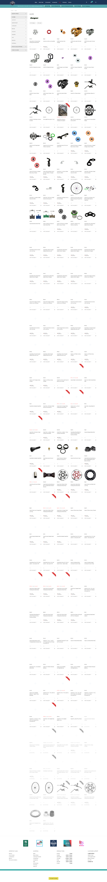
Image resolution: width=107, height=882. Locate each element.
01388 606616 (91, 853)
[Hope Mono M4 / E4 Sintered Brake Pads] (35, 657)
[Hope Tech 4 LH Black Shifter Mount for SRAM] (35, 188)
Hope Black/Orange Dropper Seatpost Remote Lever (89, 328)
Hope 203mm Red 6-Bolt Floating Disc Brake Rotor (75, 485)
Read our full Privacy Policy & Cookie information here (53, 875)
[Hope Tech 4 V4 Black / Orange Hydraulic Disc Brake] (63, 788)
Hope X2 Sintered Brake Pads (76, 640)
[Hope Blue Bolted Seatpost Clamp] (90, 709)
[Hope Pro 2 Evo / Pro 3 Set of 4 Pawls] (63, 683)
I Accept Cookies (53, 878)
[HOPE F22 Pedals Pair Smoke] (35, 58)
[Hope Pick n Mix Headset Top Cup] (49, 709)
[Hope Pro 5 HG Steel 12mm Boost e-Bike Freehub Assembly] (90, 188)
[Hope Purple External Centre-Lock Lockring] (49, 318)
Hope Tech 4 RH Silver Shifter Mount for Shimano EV (48, 198)
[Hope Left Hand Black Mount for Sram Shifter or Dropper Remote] (49, 162)
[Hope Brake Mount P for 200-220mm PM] (63, 136)
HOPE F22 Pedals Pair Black (48, 67)
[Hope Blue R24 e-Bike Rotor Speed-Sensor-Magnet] (49, 266)
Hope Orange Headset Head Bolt (35, 537)
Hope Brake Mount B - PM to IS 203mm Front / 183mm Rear (62, 563)
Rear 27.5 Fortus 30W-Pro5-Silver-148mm (76, 120)
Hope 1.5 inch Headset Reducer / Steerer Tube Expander (34, 694)
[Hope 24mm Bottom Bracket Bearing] (49, 657)
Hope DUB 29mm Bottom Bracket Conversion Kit (62, 459)
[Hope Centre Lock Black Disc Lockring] (90, 475)
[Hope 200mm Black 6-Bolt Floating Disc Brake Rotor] (49, 501)
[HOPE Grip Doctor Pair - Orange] (63, 32)
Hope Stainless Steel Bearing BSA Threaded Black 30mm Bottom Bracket (89, 459)
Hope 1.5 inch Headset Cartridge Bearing (61, 667)
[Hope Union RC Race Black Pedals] (35, 136)
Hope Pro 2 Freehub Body (75, 93)
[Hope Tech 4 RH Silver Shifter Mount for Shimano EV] (49, 188)
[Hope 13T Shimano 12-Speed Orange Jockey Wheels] (90, 136)
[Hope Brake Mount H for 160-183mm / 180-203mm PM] (35, 553)
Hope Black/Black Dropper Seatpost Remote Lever (48, 250)
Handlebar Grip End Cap (47, 770)
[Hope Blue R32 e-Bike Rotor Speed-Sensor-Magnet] (90, 240)
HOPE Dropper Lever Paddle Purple (62, 68)
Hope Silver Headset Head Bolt (76, 589)
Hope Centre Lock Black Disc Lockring (89, 485)
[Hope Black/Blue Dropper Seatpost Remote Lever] (76, 318)
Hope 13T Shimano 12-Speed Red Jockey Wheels (35, 172)
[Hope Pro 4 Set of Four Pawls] (76, 709)
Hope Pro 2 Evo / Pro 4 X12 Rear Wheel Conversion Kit (48, 824)
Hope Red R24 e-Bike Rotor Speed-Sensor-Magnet (62, 276)
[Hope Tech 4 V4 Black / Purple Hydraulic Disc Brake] (76, 735)
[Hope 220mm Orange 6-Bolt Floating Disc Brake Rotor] (63, 397)
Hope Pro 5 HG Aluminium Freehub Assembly (48, 146)
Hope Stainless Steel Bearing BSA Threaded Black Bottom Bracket (48, 485)
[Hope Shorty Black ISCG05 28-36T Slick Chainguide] (76, 605)
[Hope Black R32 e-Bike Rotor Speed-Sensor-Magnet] (35, 266)
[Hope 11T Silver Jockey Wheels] (90, 735)
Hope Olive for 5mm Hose (75, 458)
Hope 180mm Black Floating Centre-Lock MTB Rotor (62, 302)
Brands (69, 2)
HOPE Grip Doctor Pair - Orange (61, 42)
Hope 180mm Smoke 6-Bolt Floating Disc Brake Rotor (35, 42)
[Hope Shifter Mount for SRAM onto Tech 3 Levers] (63, 735)
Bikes (36, 2)
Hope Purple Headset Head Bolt (48, 537)
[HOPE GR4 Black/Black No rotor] (90, 84)
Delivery (10, 853)
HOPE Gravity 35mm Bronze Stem (76, 42)
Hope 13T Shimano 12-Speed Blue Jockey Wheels (76, 146)
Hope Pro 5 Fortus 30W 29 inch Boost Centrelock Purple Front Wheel (76, 199)
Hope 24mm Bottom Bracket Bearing (48, 667)
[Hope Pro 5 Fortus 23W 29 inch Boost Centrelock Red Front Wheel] (49, 735)
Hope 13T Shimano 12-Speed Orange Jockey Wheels (89, 146)
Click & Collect (11, 855)
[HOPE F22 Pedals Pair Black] (49, 58)
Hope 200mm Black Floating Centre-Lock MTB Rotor (35, 302)
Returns (10, 858)
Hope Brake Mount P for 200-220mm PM (62, 146)
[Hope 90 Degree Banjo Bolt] (90, 423)
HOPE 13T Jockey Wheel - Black (34, 94)
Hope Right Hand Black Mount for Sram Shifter (62, 198)
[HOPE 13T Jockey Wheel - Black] (35, 84)
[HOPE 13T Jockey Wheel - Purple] (90, 58)
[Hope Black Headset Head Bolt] (35, 449)
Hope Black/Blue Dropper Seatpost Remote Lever (76, 328)
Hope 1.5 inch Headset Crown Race (35, 824)
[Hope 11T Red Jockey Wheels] (76, 501)
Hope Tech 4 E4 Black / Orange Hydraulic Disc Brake (76, 798)
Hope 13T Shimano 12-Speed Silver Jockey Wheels (35, 771)
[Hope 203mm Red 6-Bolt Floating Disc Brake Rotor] (76, 475)
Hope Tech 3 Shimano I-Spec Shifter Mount (35, 433)
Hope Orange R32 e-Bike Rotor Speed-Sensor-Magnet (76, 250)
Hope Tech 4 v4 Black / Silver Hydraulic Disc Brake (62, 433)
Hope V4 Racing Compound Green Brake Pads (48, 224)
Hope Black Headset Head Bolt (35, 458)
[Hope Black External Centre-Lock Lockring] (35, 240)
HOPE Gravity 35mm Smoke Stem (89, 42)
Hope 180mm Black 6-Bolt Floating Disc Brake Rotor (89, 798)
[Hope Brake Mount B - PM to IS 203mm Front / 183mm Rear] (63, 553)
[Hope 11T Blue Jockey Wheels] (90, 501)
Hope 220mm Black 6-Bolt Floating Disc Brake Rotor (35, 589)
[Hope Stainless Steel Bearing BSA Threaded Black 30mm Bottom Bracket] (90, 449)
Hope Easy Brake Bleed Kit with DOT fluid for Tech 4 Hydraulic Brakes (76, 433)
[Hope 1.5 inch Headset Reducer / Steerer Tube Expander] (35, 683)
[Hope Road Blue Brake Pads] (35, 214)
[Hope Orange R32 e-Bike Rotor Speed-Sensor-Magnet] (76, 240)
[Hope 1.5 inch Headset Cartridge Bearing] (63, 657)
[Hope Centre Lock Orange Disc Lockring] (35, 501)
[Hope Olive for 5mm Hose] (76, 449)
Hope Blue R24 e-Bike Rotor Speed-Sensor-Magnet (48, 276)
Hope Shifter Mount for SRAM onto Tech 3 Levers (62, 745)
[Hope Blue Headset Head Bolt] (35, 397)
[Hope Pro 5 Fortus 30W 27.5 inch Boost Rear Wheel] (76, 762)
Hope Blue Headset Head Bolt (35, 406)
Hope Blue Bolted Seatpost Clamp (89, 719)
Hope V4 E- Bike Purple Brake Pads (90, 381)
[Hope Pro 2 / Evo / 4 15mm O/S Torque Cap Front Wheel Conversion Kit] (49, 631)
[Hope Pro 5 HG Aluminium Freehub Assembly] (49, 136)
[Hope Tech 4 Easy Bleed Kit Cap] (90, 397)
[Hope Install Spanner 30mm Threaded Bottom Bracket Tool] (35, 631)
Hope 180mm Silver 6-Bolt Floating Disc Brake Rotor (62, 589)
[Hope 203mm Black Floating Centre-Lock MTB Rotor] (90, 266)
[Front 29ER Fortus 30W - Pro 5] (49, 110)
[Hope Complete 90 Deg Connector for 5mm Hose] (76, 553)
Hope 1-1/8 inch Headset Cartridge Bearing (75, 667)
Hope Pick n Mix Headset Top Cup (48, 719)
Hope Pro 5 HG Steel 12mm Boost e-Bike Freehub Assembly (89, 199)
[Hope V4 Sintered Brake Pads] (90, 631)
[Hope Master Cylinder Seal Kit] (76, 371)
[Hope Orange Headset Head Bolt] (35, 527)
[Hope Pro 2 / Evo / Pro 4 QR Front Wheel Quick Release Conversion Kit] (76, 683)
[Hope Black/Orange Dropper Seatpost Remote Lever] (90, 318)
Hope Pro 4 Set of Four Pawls (76, 718)
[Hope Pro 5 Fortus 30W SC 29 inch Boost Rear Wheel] (35, 788)
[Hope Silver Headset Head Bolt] (76, 579)
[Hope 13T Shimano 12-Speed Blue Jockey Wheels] (76, 136)
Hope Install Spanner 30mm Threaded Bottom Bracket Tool (35, 641)
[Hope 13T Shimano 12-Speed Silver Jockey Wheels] (35, 762)
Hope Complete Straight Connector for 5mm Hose (89, 563)
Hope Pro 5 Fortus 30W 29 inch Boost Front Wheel (63, 381)
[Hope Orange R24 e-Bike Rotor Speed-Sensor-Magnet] (76, 266)
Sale (60, 2)
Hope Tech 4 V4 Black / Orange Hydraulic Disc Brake (62, 798)
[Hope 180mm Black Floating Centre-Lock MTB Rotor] (63, 292)
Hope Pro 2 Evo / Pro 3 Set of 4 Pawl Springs (49, 693)
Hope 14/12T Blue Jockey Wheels (48, 381)
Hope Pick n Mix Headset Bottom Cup (61, 719)
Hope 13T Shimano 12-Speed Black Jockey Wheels (62, 224)
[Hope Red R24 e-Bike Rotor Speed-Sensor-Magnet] (63, 266)
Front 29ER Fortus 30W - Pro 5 (48, 119)
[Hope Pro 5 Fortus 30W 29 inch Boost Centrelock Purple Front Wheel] (76, 188)
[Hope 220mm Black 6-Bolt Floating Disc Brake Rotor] (35, 579)
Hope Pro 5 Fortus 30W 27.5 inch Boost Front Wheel (48, 798)
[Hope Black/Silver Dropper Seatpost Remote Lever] (63, 344)
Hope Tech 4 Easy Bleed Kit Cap (89, 407)
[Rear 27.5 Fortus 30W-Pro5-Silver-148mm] (76, 110)
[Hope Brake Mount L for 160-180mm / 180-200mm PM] (90, 527)
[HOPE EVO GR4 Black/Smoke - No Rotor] (35, 110)
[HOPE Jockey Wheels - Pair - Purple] (49, 84)
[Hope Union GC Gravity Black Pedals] (90, 110)
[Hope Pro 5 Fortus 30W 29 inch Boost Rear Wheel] (90, 762)
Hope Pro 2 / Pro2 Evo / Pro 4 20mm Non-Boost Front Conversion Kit (35, 720)
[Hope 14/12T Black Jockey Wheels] (76, 344)
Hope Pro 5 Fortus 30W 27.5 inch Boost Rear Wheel (76, 771)
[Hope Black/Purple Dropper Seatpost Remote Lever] (35, 344)
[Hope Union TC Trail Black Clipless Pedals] (35, 735)
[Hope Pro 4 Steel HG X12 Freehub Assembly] (76, 214)
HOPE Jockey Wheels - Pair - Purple (48, 94)
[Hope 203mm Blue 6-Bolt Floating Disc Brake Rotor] (63, 605)
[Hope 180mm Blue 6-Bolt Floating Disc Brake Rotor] (49, 605)
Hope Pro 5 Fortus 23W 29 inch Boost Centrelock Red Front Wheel (49, 746)
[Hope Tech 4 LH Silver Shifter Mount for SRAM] (63, 162)
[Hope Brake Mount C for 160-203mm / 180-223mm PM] (49, 553)
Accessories (54, 2)
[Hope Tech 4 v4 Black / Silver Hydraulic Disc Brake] (63, 423)
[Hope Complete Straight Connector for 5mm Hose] (90, 553)
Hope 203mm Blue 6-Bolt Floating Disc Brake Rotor (62, 615)
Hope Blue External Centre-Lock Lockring (89, 302)
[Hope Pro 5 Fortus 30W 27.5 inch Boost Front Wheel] (49, 788)
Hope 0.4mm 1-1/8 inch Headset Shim (75, 407)
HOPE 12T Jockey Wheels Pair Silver (76, 68)
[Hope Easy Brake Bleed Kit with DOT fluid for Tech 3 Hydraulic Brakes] (35, 605)
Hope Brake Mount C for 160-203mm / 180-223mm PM (48, 563)
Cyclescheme (11, 856)
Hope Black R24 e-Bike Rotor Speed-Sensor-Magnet (89, 224)
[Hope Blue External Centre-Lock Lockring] (90, 292)
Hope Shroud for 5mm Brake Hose (35, 485)
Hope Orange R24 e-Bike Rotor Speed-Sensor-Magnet (76, 276)
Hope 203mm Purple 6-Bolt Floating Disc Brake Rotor (48, 589)
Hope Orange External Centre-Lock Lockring (63, 328)
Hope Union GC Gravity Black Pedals (89, 120)
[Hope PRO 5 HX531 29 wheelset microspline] (63, 110)
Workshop (64, 2)
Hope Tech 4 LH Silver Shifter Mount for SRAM (62, 172)
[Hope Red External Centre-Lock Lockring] (35, 318)
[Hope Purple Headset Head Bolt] (49, 527)
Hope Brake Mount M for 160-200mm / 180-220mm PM (76, 537)
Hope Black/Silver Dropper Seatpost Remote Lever (62, 355)
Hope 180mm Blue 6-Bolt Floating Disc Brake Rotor (48, 615)
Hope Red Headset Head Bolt (62, 536)
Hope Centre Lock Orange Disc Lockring (35, 511)
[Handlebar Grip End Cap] (49, 762)
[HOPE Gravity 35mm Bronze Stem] (76, 32)
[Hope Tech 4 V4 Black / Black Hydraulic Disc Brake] (49, 423)
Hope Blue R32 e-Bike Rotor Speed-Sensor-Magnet (89, 250)
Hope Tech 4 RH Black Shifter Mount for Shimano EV (48, 407)
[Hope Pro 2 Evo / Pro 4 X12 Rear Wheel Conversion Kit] (49, 814)
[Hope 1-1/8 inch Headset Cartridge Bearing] (76, 657)
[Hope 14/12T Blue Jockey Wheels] (49, 371)
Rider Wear (41, 2)
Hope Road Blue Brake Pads (35, 223)
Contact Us (90, 861)
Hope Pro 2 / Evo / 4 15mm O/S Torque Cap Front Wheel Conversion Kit (48, 642)
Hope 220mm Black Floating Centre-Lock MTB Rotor (48, 302)
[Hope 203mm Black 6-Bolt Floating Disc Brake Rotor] (63, 475)
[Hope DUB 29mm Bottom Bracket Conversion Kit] (63, 449)
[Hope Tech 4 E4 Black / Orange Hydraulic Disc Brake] (76, 788)
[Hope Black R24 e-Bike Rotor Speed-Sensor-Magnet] (90, 214)
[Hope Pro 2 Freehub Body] (76, 84)
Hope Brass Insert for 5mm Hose (48, 459)
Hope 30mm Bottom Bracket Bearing (89, 667)
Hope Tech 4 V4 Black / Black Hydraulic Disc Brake (48, 433)
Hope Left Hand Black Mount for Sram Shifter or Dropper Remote (48, 173)
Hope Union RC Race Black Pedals (35, 146)
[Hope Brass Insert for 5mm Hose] (49, 449)
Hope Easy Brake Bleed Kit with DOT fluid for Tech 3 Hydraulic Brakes (35, 616)
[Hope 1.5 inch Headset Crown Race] (35, 814)
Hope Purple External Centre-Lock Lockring (48, 328)
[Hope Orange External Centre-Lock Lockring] (63, 318)
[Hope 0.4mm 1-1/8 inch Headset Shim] (76, 397)
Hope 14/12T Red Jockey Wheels (89, 355)
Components (47, 2)
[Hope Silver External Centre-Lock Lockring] (76, 292)
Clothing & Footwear (37, 856)
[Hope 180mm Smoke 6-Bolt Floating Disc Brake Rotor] (35, 32)
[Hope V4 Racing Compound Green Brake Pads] (49, 214)
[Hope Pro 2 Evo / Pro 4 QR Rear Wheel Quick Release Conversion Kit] (90, 579)
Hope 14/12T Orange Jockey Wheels (35, 381)
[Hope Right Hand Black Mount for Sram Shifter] (63, 188)
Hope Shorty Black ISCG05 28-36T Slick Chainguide (76, 615)
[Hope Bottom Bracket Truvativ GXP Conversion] (63, 631)
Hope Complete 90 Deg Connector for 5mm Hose (75, 563)
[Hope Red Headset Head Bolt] (63, 527)
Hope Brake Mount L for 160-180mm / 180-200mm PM (89, 537)
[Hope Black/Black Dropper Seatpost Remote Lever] (49, 240)
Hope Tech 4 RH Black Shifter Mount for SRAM (89, 172)
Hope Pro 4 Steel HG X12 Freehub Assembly (75, 224)
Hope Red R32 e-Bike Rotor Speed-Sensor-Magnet (62, 250)
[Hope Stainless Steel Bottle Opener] (90, 605)
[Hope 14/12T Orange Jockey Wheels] (35, 371)
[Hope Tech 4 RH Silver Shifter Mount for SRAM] (76, 162)
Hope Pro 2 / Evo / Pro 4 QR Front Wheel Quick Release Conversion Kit (76, 694)
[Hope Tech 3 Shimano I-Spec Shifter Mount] (35, 423)
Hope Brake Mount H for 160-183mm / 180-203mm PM (35, 563)
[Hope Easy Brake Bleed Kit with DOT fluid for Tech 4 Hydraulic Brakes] (76, 423)
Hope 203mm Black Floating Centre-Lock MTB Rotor (89, 276)
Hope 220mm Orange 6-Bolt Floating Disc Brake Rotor (62, 407)
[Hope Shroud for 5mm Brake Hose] (35, 475)
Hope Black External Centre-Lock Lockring (35, 250)
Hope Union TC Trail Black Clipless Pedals (34, 745)
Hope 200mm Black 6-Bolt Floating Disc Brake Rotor (48, 511)
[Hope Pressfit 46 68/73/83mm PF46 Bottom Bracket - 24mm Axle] (63, 762)
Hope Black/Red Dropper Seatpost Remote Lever (48, 355)
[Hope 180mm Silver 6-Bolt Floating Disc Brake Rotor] (63, 579)
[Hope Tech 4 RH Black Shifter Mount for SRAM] (90, 162)
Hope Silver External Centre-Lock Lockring (76, 302)
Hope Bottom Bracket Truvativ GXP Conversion (62, 641)
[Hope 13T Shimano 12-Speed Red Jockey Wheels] (35, 162)
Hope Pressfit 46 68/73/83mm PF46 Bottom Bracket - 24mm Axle (63, 772)
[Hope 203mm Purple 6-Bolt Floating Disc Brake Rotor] (49, 579)
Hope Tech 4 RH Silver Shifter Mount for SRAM (76, 172)
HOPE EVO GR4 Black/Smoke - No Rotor (35, 120)
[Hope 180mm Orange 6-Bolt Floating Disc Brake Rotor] (63, 501)
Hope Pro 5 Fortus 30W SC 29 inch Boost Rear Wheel (35, 798)
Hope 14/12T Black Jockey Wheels (76, 355)
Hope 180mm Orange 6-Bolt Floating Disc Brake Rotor (62, 511)
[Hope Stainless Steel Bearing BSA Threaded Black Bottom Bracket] (49, 475)
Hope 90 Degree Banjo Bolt (89, 432)
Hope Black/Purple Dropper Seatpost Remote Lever (35, 355)
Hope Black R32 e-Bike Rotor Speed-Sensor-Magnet (35, 276)
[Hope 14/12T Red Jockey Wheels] (90, 344)
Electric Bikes (35, 855)
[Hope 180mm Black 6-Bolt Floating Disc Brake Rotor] (90, 788)
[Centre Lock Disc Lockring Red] (49, 32)
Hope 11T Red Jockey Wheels (76, 510)
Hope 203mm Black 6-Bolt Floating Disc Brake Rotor (62, 485)
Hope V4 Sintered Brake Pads (89, 640)
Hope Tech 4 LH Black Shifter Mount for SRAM (35, 198)
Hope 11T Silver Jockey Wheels (88, 745)
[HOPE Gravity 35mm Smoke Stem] (90, 32)
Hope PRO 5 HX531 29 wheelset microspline (61, 120)
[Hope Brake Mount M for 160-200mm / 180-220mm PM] (76, 527)
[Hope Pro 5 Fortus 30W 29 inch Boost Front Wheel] (63, 371)
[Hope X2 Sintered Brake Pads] (76, 631)
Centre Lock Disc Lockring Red (49, 41)
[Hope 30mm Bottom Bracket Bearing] (90, 657)
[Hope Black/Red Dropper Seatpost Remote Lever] (49, 344)
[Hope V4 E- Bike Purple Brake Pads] (90, 371)
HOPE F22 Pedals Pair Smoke (35, 67)
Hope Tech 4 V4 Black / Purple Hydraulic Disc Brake (76, 745)
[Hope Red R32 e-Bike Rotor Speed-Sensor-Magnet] (63, 240)
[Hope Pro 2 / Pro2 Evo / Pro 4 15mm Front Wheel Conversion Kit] (90, 683)
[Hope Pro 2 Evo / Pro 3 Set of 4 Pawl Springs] (49, 683)
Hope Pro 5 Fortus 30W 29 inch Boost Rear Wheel (90, 771)
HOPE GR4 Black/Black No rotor (89, 94)
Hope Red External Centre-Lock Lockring (35, 328)
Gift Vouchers (35, 863)
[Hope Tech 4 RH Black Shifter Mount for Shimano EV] (49, 397)
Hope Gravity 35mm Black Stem (62, 94)
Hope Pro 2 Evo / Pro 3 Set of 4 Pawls (63, 693)
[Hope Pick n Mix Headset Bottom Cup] (63, 709)
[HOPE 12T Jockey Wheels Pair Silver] (76, 58)
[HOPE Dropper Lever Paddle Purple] (63, 58)
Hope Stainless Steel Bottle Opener (89, 615)
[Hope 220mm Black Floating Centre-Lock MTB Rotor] (49, 292)
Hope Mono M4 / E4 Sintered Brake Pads (35, 667)
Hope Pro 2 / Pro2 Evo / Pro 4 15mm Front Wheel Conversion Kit (90, 694)
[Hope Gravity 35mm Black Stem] (63, 84)
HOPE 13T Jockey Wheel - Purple (89, 68)
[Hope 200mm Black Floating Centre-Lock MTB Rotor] (35, 292)
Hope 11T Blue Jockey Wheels (90, 510)
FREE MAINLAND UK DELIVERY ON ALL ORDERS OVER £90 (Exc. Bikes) (30, 6)
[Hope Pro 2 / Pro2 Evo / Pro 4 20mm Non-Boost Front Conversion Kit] (35, 709)
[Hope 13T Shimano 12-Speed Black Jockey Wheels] (63, 214)
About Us (35, 866)
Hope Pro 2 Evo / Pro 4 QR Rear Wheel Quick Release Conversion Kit (89, 590)
